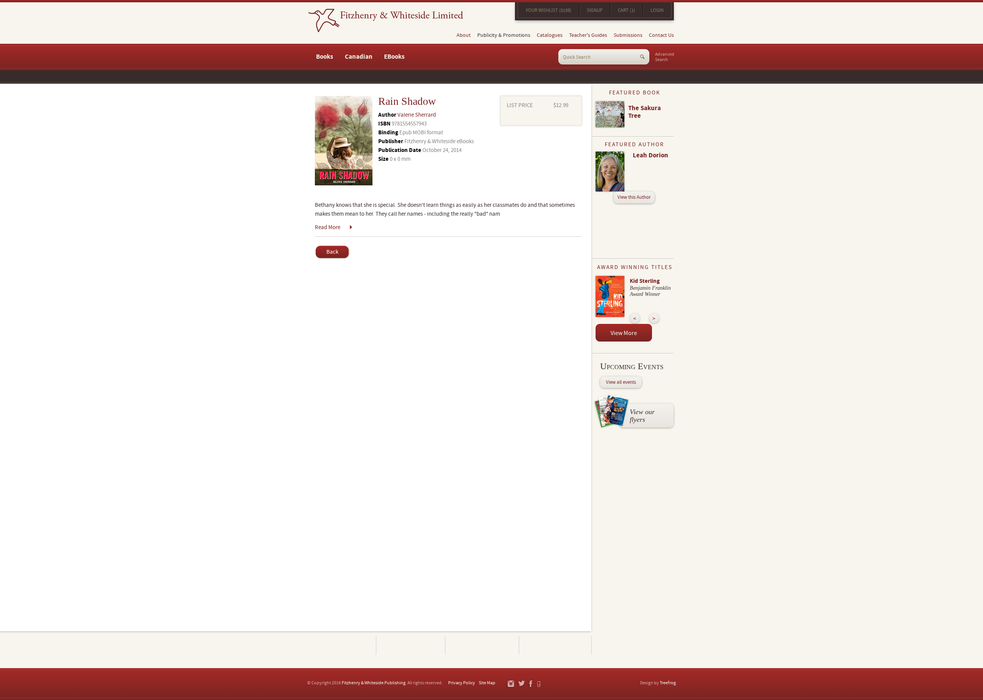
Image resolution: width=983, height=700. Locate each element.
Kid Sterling (645, 281)
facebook (530, 684)
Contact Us (661, 35)
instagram (510, 684)
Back (332, 252)
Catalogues (550, 35)
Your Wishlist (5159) (548, 10)
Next (654, 318)
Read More (327, 227)
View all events (621, 382)
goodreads (539, 684)
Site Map (487, 683)
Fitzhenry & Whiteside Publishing (373, 683)
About (464, 35)
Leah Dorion (650, 155)
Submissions (628, 35)
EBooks (394, 56)
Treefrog (668, 683)
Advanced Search (664, 57)
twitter (521, 684)
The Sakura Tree (644, 112)
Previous (635, 318)
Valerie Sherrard (416, 115)
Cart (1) (626, 10)
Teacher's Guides (588, 35)
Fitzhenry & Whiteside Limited (385, 20)
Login (657, 10)
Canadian (358, 56)
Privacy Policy (461, 683)
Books (324, 56)
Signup (594, 10)
